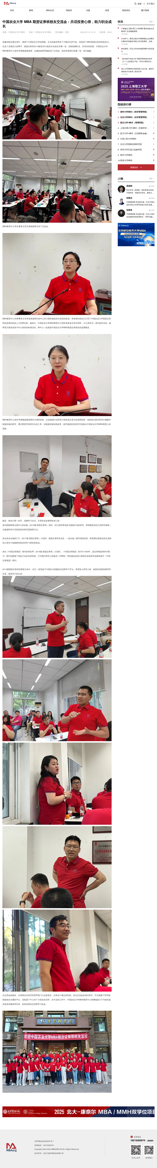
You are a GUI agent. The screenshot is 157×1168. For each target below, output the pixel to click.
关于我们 (151, 3)
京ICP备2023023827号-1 (44, 1141)
